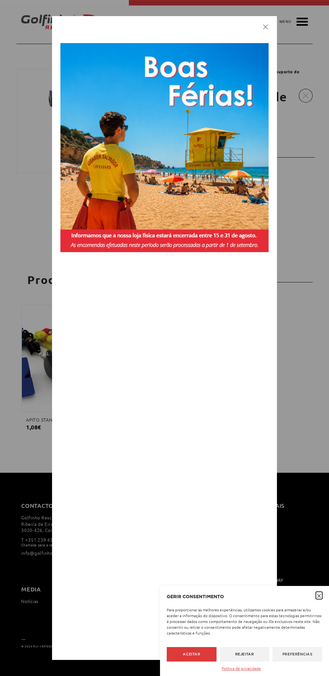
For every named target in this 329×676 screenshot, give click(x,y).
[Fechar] (265, 26)
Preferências (297, 654)
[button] (319, 595)
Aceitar (191, 654)
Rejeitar (244, 654)
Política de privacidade (241, 668)
